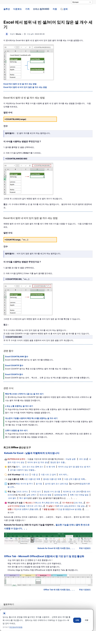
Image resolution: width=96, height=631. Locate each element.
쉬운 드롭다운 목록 (32, 479)
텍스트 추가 (40, 502)
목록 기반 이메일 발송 (79, 495)
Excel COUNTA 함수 (14, 374)
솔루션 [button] (7, 9)
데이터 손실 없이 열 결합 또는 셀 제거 (74, 466)
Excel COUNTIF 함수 (14, 365)
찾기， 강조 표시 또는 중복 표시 (29, 466)
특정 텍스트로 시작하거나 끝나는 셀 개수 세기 (24, 394)
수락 (77, 620)
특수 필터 (23, 498)
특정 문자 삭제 (52, 502)
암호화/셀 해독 (60, 495)
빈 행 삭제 (50, 466)
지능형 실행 (71, 459)
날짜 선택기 (31, 495)
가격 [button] (27, 9)
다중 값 (35, 474)
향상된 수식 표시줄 (52, 491)
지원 (55, 9)
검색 (65, 9)
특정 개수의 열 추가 (24, 483)
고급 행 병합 (63, 509)
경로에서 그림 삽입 (76, 506)
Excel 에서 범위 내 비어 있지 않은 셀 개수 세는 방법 (25, 87)
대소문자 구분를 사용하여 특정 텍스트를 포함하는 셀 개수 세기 (31, 418)
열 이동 (39, 483)
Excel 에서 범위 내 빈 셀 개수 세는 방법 (20, 84)
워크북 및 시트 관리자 (72, 491)
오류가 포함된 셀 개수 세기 (16, 430)
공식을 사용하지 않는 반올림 (22, 470)
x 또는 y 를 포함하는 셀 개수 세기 (19, 406)
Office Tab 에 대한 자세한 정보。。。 (60, 589)
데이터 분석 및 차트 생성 (37, 462)
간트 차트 (78, 502)
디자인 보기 (36, 491)
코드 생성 (83, 459)
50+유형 (67, 502)
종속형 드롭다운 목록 (52, 479)
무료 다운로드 (85, 548)
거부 (86, 620)
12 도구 (29, 502)
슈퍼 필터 (12, 498)
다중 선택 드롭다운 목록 (74, 479)
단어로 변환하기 (23, 509)
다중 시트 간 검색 (48, 474)
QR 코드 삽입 (62, 506)
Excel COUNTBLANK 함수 (16, 356)
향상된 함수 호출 (57, 462)
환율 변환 (34, 509)
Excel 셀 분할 (75, 509)
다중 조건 (24, 474)
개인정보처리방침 (15, 627)
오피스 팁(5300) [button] (41, 9)
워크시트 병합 (45, 495)
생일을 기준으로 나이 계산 (31, 506)
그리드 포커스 (22, 491)
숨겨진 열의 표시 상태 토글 (56, 483)
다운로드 (17, 9)
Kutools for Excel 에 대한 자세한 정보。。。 (57, 548)
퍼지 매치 (63, 474)
